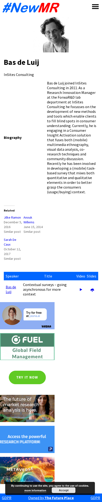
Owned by (51, 497)
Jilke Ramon (12, 217)
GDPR (6, 497)
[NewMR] (32, 7)
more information (35, 490)
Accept (64, 490)
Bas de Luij (11, 289)
